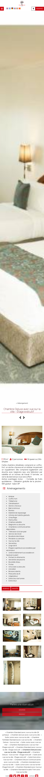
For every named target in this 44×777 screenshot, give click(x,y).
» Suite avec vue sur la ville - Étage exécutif (22, 755)
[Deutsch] (12, 8)
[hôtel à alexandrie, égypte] (22, 3)
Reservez (39, 9)
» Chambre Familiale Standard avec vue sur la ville (20, 738)
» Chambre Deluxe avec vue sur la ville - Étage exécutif (22, 750)
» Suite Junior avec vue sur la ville (23, 736)
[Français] (15, 8)
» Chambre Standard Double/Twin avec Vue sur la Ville (24, 770)
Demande (22, 710)
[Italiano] (17, 8)
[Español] (20, 8)
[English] (7, 8)
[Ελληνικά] (10, 8)
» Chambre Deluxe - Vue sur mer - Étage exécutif (21, 753)
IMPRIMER (32, 776)
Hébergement (22, 403)
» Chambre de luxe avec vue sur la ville (25, 735)
